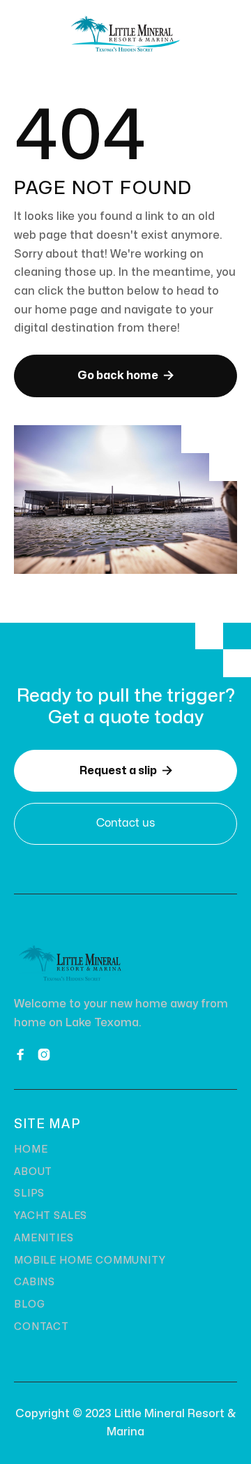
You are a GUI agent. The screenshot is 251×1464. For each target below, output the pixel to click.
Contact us (125, 823)
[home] (125, 33)
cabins (34, 1282)
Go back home (125, 375)
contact (41, 1326)
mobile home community (90, 1260)
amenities (44, 1238)
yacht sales (50, 1215)
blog (29, 1304)
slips (29, 1193)
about (33, 1171)
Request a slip (125, 770)
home (30, 1149)
